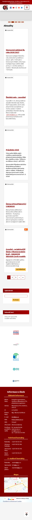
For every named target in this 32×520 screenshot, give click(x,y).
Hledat (16, 300)
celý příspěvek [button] (20, 269)
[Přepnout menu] (27, 7)
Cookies (19, 501)
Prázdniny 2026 (12, 150)
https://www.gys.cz (17, 419)
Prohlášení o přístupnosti (10, 501)
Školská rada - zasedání (16, 97)
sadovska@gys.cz (11, 115)
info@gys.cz (15, 417)
